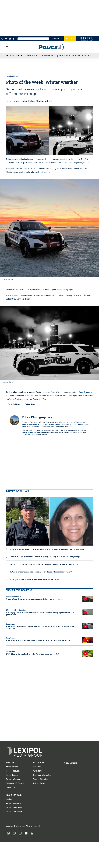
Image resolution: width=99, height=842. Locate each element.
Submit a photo (85, 392)
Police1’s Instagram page (48, 424)
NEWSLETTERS (57, 39)
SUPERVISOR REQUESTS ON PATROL (75, 56)
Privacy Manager (70, 763)
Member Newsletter (30, 424)
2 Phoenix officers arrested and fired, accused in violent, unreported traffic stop (44, 564)
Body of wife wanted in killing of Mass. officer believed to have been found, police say (47, 549)
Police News (30, 404)
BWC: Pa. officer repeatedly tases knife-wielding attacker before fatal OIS (42, 572)
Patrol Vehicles (12, 76)
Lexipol (22, 826)
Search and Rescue (13, 597)
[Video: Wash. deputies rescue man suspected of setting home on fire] (87, 599)
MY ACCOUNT (70, 39)
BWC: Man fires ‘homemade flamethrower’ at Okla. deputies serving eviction (39, 640)
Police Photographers (40, 101)
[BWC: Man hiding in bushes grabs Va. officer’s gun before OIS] (87, 653)
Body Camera (11, 624)
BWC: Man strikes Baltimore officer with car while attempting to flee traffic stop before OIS (41, 627)
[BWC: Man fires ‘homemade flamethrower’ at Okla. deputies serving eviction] (87, 640)
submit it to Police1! (30, 432)
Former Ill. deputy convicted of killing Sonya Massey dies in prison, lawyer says (45, 557)
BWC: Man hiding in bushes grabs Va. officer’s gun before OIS (32, 654)
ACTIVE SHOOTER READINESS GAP (40, 56)
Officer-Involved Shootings (16, 610)
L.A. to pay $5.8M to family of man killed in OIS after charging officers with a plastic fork (40, 613)
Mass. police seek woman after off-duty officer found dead (35, 580)
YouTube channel (76, 424)
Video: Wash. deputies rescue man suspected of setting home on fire (34, 599)
